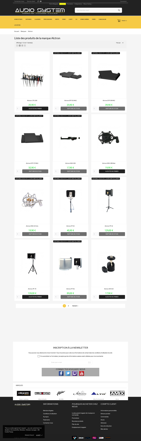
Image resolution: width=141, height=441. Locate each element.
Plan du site (75, 424)
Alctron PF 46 (70, 289)
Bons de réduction (106, 426)
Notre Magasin (53, 4)
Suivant (75, 306)
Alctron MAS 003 (70, 163)
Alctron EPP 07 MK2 (32, 163)
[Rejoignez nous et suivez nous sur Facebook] (61, 373)
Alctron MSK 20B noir (108, 163)
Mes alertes (104, 429)
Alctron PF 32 (109, 226)
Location (62, 4)
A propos (46, 417)
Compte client (108, 404)
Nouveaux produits (77, 421)
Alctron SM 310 (108, 289)
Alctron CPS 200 (32, 100)
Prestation (70, 4)
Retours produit (105, 413)
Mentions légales (48, 410)
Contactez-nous (19, 1)
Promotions (75, 418)
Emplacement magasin (79, 427)
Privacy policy (29, 435)
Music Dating (87, 4)
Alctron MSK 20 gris (32, 226)
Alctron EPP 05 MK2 (70, 100)
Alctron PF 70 (32, 289)
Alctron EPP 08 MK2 (109, 100)
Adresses (103, 423)
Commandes (105, 417)
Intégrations (78, 4)
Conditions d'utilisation (50, 413)
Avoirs (103, 420)
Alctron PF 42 (70, 226)
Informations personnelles (109, 410)
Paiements (46, 420)
